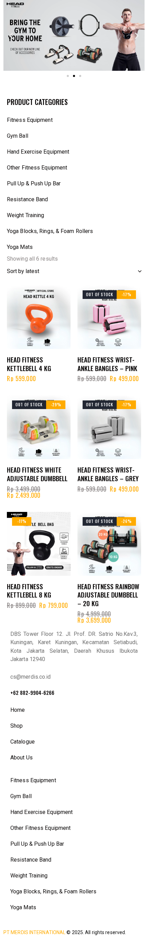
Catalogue (22, 741)
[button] (11, 35)
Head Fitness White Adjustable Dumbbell (37, 473)
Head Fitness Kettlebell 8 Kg (29, 590)
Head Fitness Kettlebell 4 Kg (29, 363)
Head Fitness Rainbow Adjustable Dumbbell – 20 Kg (108, 595)
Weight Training (25, 215)
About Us (21, 757)
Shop (16, 725)
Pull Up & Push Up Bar (34, 183)
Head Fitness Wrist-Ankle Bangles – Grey (108, 473)
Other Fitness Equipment (37, 167)
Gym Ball (17, 136)
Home (17, 710)
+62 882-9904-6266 (32, 692)
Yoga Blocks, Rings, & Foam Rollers (50, 231)
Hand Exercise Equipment (38, 151)
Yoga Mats (20, 247)
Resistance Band (27, 199)
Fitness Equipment (30, 120)
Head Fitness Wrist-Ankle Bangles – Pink (107, 363)
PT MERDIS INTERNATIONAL (34, 932)
